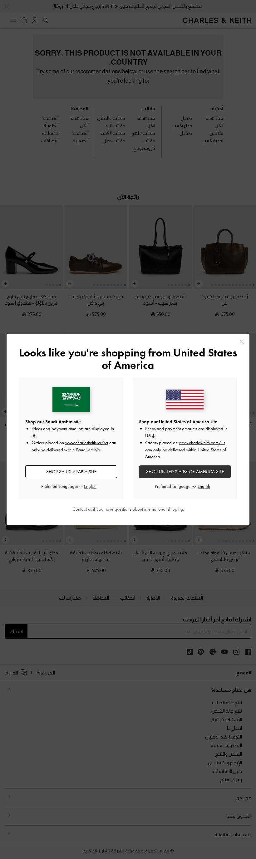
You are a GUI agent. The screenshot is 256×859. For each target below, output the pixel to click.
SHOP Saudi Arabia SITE (71, 471)
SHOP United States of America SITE (185, 471)
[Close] (241, 341)
